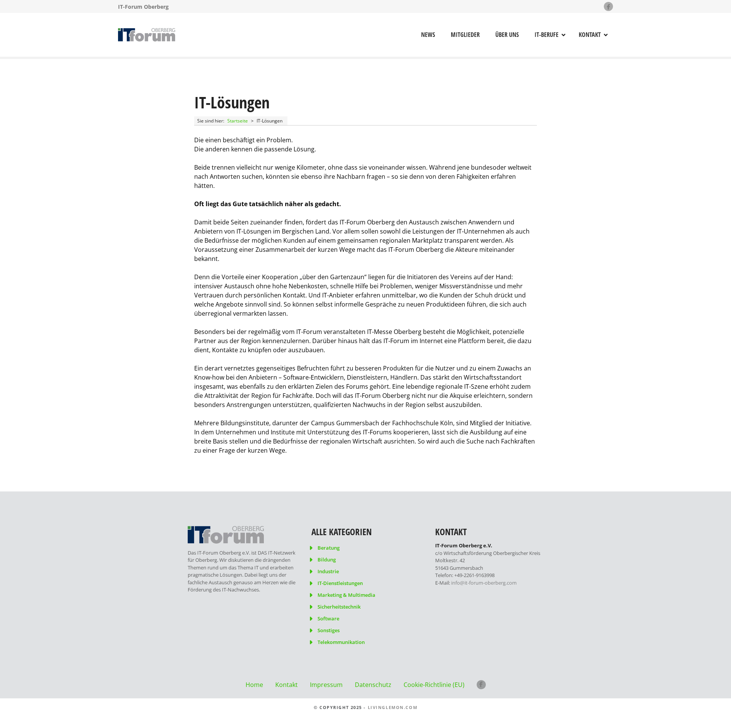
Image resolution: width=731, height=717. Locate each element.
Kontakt (590, 34)
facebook (481, 684)
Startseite (237, 121)
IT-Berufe (547, 34)
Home (254, 684)
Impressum (326, 684)
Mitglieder (465, 34)
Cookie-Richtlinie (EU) (434, 684)
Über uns (507, 34)
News (428, 34)
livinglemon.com (393, 707)
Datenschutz (373, 684)
